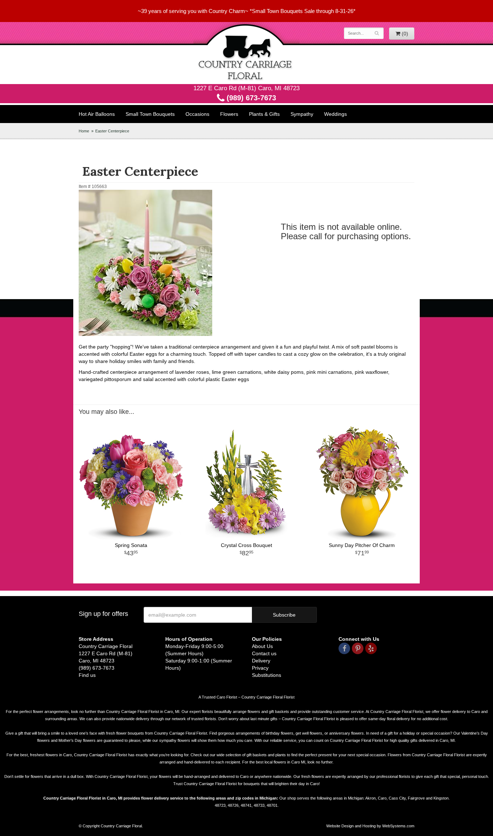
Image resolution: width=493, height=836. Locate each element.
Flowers (229, 114)
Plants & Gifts (264, 114)
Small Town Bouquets (150, 114)
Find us (87, 675)
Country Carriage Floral (246, 53)
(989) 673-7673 (250, 98)
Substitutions (266, 675)
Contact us (264, 653)
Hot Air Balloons (97, 114)
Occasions (197, 114)
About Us (262, 646)
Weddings (335, 114)
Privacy (260, 668)
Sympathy (302, 114)
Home (84, 131)
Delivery (261, 661)
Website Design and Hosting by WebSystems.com (370, 826)
